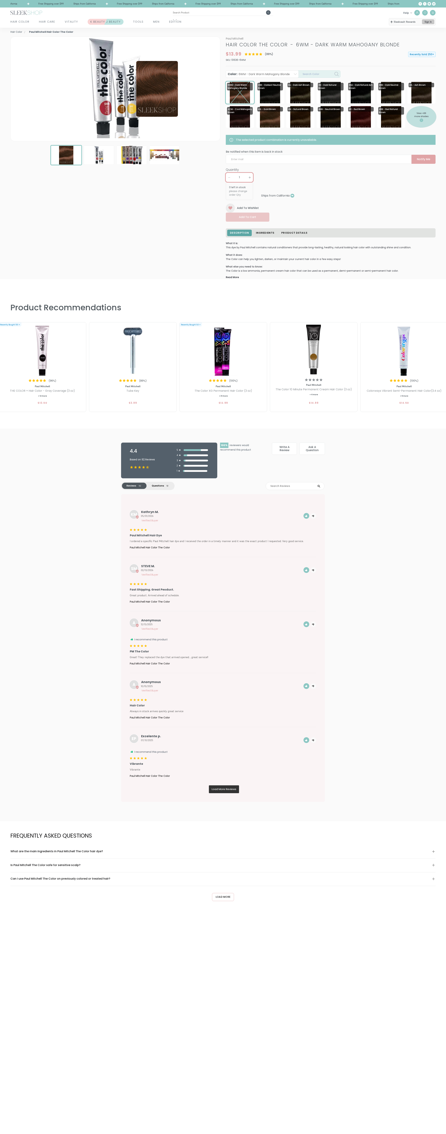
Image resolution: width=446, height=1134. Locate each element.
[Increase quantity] (249, 177)
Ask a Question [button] (312, 448)
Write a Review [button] (284, 448)
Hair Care (47, 22)
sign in (428, 21)
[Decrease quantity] (229, 177)
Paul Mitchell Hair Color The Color (150, 547)
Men (156, 22)
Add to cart (247, 217)
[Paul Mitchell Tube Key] (132, 349)
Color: (259, 74)
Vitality (71, 22)
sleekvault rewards (405, 21)
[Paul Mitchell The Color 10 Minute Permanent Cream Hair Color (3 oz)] (313, 349)
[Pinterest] (434, 4)
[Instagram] (429, 4)
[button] (306, 516)
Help (406, 12)
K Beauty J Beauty (105, 22)
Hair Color (19, 22)
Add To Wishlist (248, 208)
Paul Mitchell (234, 39)
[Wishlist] (425, 13)
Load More (223, 897)
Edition (175, 22)
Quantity (232, 169)
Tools (138, 22)
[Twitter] (424, 4)
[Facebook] (420, 4)
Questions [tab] (158, 485)
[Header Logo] (26, 12)
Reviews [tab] (131, 485)
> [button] (224, 789)
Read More (232, 277)
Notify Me (423, 159)
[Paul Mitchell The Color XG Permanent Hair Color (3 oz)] (223, 349)
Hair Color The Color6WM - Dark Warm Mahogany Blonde (313, 44)
